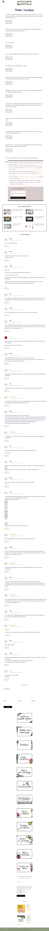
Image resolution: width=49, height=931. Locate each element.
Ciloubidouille (12, 397)
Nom (5, 700)
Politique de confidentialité (35, 929)
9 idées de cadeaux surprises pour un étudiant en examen (18, 210)
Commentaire (7, 688)
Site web (33, 700)
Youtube (29, 164)
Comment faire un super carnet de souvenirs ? (39, 210)
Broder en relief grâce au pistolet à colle (17, 224)
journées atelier (36, 171)
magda (10, 670)
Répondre (6, 246)
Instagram (25, 164)
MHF (10, 336)
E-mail (19, 700)
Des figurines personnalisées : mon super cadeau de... (40, 217)
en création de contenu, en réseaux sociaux (27, 177)
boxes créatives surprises (31, 168)
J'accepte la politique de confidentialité (22, 892)
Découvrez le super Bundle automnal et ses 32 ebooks (39, 224)
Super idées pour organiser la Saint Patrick (18, 217)
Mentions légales (43, 929)
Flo (10, 369)
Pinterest (35, 164)
